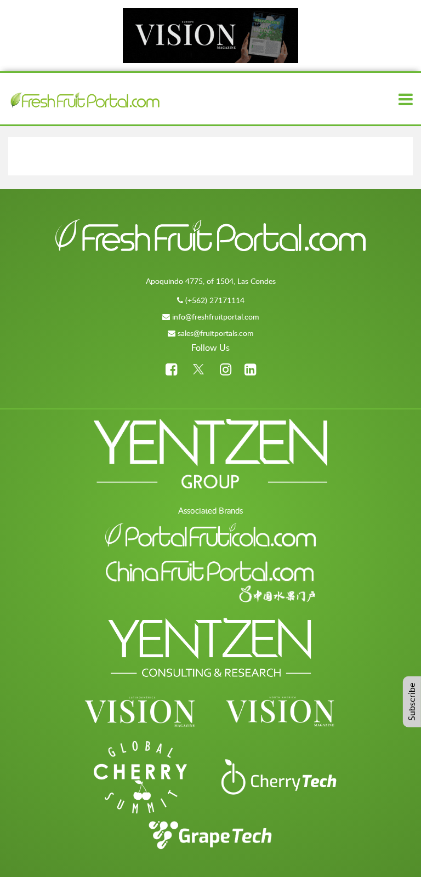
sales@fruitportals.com (216, 333)
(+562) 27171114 (214, 300)
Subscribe (412, 702)
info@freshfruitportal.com (215, 316)
